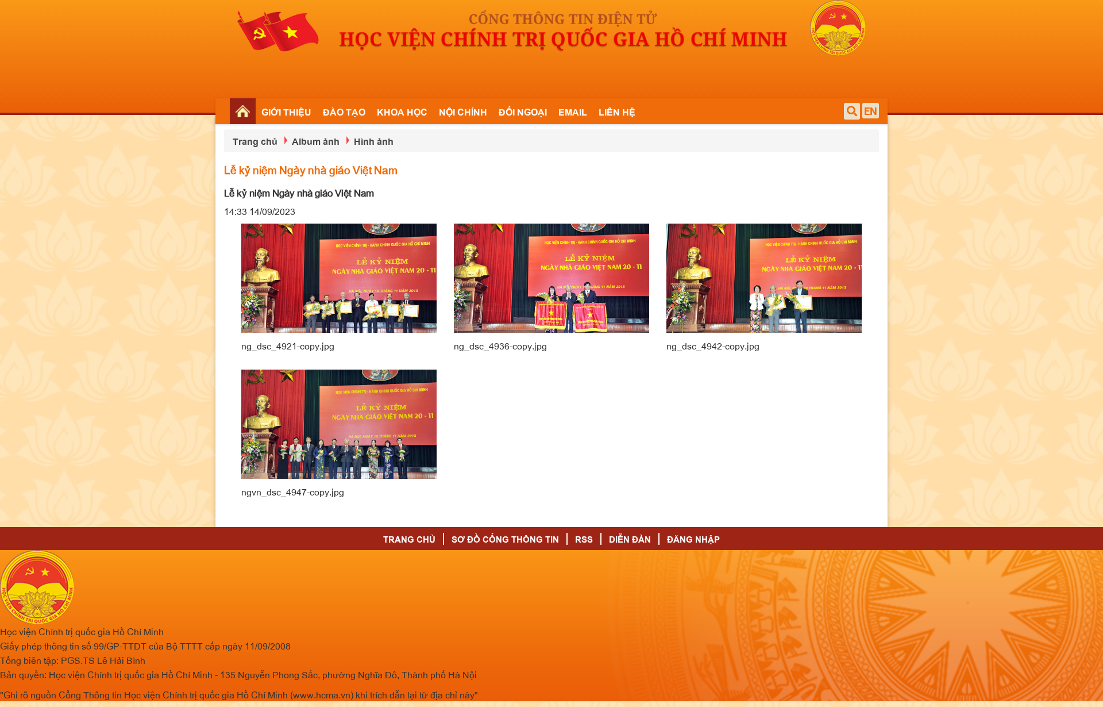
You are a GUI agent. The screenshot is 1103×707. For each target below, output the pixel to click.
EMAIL (572, 111)
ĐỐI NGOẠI (523, 111)
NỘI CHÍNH (463, 111)
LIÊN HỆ (617, 111)
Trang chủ (255, 141)
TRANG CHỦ (409, 539)
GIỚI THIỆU (286, 111)
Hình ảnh (374, 141)
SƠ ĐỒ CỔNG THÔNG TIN (505, 539)
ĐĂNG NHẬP (693, 539)
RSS (584, 539)
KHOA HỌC (402, 111)
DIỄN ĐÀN (630, 539)
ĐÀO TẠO (344, 111)
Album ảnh (316, 141)
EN (870, 111)
